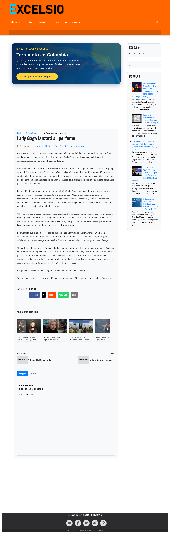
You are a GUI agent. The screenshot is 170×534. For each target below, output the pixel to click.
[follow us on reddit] (95, 523)
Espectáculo (64, 146)
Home (17, 22)
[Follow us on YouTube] (69, 523)
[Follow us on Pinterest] (103, 523)
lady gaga (73, 146)
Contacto (76, 22)
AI (66, 22)
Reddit (51, 294)
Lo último (30, 22)
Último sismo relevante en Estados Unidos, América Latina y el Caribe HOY (150, 204)
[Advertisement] (66, 106)
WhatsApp (63, 294)
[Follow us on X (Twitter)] (86, 523)
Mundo (42, 22)
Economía (55, 22)
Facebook (34, 294)
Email (74, 294)
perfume (81, 146)
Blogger (22, 373)
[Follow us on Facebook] (78, 523)
